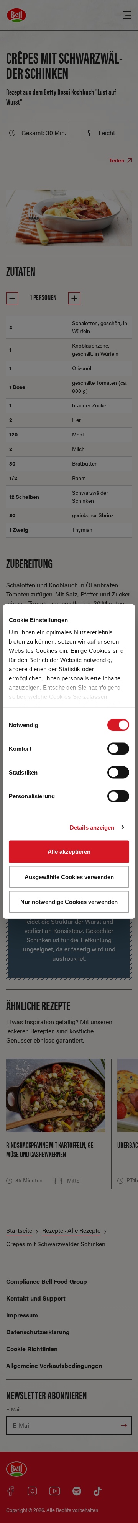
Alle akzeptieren (69, 851)
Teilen (117, 160)
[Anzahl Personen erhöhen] (74, 298)
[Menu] (127, 15)
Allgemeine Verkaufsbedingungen (54, 1365)
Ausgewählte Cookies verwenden (69, 876)
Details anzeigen (92, 827)
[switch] (118, 749)
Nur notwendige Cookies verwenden (69, 902)
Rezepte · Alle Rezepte (71, 1230)
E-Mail (13, 1409)
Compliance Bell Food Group (46, 1281)
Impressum (22, 1315)
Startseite (19, 1230)
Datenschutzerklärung (38, 1331)
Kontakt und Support (36, 1298)
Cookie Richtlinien (32, 1348)
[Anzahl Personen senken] (12, 298)
